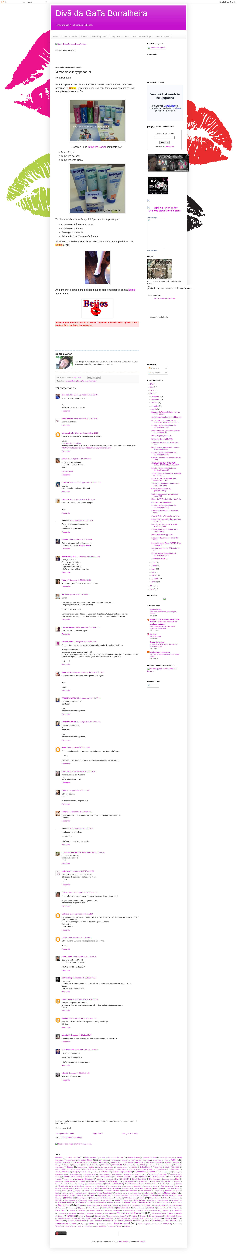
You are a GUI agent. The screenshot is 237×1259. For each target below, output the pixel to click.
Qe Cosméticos (176, 1210)
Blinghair (67, 1165)
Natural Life (127, 1200)
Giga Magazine (102, 1186)
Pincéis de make (123, 1208)
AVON (173, 1160)
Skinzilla (134, 1218)
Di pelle (170, 1176)
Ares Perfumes (136, 1160)
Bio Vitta (150, 1162)
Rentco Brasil (109, 1213)
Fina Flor (163, 1184)
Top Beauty (156, 1221)
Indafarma (105, 1188)
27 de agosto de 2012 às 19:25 (81, 829)
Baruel (72, 88)
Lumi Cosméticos (104, 1193)
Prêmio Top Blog (174, 1208)
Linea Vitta (168, 1190)
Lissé (57, 1193)
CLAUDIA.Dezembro (89, 1169)
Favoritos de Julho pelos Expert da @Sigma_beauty (164, 525)
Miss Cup (119, 1198)
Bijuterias (139, 1163)
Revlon (81, 1216)
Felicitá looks (118, 1184)
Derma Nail (128, 1177)
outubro (155, 403)
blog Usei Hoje (67, 395)
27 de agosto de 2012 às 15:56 (78, 748)
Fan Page (82, 1184)
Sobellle (167, 1218)
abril (153, 572)
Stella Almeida (82, 1220)
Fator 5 (107, 1184)
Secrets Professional (156, 1216)
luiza (64, 1073)
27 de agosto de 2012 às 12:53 (79, 580)
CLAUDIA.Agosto (74, 1169)
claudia (65, 1035)
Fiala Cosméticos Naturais (135, 1184)
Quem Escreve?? (69, 36)
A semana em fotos (73, 1158)
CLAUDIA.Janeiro (120, 1169)
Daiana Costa (67, 893)
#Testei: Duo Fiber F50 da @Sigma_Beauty (161, 490)
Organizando (166, 1202)
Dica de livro (68, 1179)
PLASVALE (150, 1208)
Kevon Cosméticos (173, 1188)
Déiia (64, 790)
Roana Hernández (157, 642)
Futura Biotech (89, 1186)
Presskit (72, 1210)
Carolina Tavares (68, 627)
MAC (129, 1193)
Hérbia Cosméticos (166, 1186)
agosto (154, 409)
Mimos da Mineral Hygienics (162, 535)
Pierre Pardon (108, 1208)
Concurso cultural (166, 1172)
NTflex (111, 1202)
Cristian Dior (137, 1174)
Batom (103, 1162)
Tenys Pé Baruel (97, 147)
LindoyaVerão (158, 1190)
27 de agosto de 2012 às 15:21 (88, 698)
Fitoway (179, 1184)
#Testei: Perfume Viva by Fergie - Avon (165, 516)
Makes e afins (170, 1193)
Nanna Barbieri (68, 999)
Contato (84, 36)
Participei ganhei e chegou (110, 1205)
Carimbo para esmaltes (105, 1167)
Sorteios (59, 1220)
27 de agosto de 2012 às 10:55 (83, 499)
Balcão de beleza (80, 1162)
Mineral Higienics (82, 1198)
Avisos (166, 1160)
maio (154, 569)
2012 (152, 394)
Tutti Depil (101, 1224)
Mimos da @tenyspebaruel (161, 436)
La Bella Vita (97, 1190)
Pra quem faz (161, 1208)
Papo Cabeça (177, 1202)
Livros (71, 1193)
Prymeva (165, 1210)
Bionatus (176, 1162)
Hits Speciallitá (67, 1188)
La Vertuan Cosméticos (111, 1190)
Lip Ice (177, 1190)
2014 (152, 387)
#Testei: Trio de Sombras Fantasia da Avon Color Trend (165, 485)
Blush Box (95, 1165)
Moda (142, 1198)
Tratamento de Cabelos (65, 1224)
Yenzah (118, 1226)
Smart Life (157, 1218)
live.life (64, 1193)
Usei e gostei (122, 1223)
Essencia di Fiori (128, 1181)
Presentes (92, 381)
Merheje (155, 1195)
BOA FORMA (105, 1165)
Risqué (88, 1216)
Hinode (57, 1188)
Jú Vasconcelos (68, 1050)
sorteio (175, 1218)
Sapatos (134, 1216)
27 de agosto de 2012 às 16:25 (78, 790)
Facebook (73, 1184)
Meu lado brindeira (168, 1195)
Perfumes (146, 1206)
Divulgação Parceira (83, 1179)
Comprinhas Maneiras (145, 1172)
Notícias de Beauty (65, 1202)
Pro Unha (116, 1210)
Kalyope (148, 1188)
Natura (117, 1200)
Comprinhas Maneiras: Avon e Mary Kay (166, 417)
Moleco (165, 1198)
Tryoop (83, 1224)
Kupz (71, 1190)
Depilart (118, 1176)
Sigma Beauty (90, 1218)
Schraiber (143, 1216)
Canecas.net (81, 1167)
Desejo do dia (141, 1177)
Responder (66, 411)
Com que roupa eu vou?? (122, 1172)
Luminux (118, 1193)
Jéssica (65, 540)
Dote (117, 1179)
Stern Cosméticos (96, 1220)
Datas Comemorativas (103, 1177)
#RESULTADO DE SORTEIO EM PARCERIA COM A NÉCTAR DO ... (165, 421)
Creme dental (127, 1174)
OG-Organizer (145, 1202)
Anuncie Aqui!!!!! (162, 36)
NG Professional (162, 1200)
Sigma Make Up (106, 1218)
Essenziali (154, 1181)
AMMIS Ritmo (71, 1160)
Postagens (154, 368)
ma (124, 1193)
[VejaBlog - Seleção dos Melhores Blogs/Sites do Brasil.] (164, 208)
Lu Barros (66, 871)
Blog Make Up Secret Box (71, 443)
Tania (64, 748)
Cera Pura (158, 1167)
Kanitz (156, 1188)
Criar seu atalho (152, 250)
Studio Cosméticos (125, 1220)
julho (154, 563)
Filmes (155, 1184)
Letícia (64, 938)
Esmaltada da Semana (96, 1181)
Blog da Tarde (67, 642)
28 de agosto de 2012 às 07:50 (84, 1018)
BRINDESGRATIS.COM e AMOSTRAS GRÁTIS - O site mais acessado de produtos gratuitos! (164, 622)
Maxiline (116, 1195)
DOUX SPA (125, 1179)
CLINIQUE (75, 1172)
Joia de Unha (138, 1188)
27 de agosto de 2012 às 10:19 (86, 433)
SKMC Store (144, 1218)
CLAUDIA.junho (147, 1169)
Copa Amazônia (60, 1174)
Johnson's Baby (127, 1188)
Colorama (104, 1172)
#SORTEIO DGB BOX (159, 559)
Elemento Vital (168, 1179)
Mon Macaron (175, 1198)
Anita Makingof (152, 217)
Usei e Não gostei (144, 1224)
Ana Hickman (103, 1160)
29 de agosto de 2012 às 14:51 (78, 1073)
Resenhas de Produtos (130, 1213)
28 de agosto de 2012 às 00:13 (86, 999)
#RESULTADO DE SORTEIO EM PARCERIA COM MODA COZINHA (165, 464)
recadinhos (72, 1213)
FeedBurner (169, 146)
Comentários (155, 373)
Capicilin (91, 1167)
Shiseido (76, 1218)
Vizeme (111, 1226)
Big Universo (129, 1162)
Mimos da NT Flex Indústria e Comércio (166, 499)
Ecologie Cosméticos (139, 1179)
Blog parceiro (76, 1165)
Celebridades (145, 1167)
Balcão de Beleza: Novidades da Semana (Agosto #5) (163, 426)
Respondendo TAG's (159, 1213)
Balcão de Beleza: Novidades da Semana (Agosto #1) (163, 554)
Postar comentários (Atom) (72, 1138)
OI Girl (157, 1202)
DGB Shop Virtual (99, 36)
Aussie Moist (157, 1160)
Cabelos (70, 1167)
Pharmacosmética (176, 1205)
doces (99, 1179)
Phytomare (82, 1208)
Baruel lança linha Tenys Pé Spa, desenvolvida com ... (163, 479)
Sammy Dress (112, 1216)
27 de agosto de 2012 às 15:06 (92, 672)
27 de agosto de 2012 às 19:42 (93, 852)
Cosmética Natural (75, 1174)
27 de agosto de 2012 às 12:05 (80, 540)
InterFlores (115, 1188)
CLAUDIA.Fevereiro (105, 1169)
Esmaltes (113, 1181)
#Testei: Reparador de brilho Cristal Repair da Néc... (164, 530)
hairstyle (154, 1186)
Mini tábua (93, 1198)
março (154, 575)
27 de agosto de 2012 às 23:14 (84, 957)
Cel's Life (133, 1167)
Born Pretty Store (130, 1165)
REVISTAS (71, 1216)
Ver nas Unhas (67, 471)
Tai (63, 594)
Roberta (65, 812)
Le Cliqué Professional (129, 1190)
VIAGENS (58, 1226)
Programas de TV (128, 1210)
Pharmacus (62, 1208)
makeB (159, 1193)
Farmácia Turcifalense (95, 1184)
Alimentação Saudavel (167, 1157)
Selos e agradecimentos (174, 1216)
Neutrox (152, 1200)
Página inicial (98, 1134)
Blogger (143, 1241)
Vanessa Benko (68, 433)
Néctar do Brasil (139, 1200)
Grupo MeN (137, 1186)
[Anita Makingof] (155, 248)
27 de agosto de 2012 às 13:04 (76, 594)
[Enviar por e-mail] (88, 377)
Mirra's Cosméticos (106, 1198)
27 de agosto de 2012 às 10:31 (88, 483)
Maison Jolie (137, 1193)
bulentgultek (123, 1241)
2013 (152, 390)
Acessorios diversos (115, 1158)
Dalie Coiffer (88, 1176)
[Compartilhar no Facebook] (96, 377)
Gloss (120, 1186)
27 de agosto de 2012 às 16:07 (83, 771)
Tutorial (91, 1224)
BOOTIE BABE (117, 1165)
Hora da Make (84, 545)
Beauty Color (116, 1163)
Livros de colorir (155, 636)
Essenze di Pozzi (142, 1181)
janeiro (154, 582)
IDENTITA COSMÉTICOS (83, 1188)
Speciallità (71, 1220)
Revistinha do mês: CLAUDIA (162, 439)
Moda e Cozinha (154, 1198)
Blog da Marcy (67, 418)
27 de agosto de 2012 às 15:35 (88, 722)
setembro (155, 406)
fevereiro (155, 579)
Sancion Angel (124, 1216)
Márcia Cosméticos (61, 1195)
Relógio (81, 1213)
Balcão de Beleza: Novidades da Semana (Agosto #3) (163, 469)
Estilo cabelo (165, 1181)
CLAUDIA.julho (134, 1169)
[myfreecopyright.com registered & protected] (164, 671)
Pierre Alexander (94, 1208)
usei (109, 1224)
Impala (97, 1188)
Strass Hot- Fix (110, 1220)
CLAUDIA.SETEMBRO (62, 1172)
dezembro (156, 396)
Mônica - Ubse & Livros (71, 672)
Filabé (149, 1184)
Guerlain (147, 1186)
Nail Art (58, 1200)
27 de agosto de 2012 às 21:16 (81, 914)
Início (55, 36)
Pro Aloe (108, 1210)
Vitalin (79, 1226)
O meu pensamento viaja (71, 852)
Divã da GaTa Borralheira (101, 13)
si (82, 1218)
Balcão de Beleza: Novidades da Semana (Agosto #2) (163, 506)
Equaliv (83, 1181)
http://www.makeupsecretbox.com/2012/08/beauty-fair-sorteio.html (86, 448)
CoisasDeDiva (155, 610)
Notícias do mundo (83, 1202)
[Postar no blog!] (91, 377)
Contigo (177, 1172)
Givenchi (112, 1186)
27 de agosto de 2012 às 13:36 (85, 642)
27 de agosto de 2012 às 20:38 (82, 871)
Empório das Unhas (71, 1181)
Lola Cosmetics (81, 1193)
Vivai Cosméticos (101, 1226)
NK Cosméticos (176, 1200)
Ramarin (63, 1213)
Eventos (177, 1181)
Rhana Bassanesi (69, 556)
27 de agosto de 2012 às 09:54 (85, 418)
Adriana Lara (67, 1018)
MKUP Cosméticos (130, 1198)
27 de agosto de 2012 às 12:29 (88, 556)
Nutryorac (119, 1202)
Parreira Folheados (93, 1205)
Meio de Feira (135, 1195)
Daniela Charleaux (69, 483)
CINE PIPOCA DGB (172, 1167)
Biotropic (58, 1165)
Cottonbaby (116, 1174)
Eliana (177, 1179)
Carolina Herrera (122, 1167)
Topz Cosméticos (171, 1221)
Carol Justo (66, 771)
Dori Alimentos (108, 1179)
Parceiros (85, 381)
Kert (162, 1188)
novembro (156, 400)
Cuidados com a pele (157, 1174)
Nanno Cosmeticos (71, 1200)
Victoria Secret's (70, 1226)
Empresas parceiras (120, 36)
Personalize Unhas (160, 1205)
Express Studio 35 (61, 1184)
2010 (152, 589)
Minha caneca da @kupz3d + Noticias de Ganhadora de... (165, 432)
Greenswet (127, 1186)
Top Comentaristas (160, 298)
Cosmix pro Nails (103, 1174)
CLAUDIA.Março (174, 1169)
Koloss (57, 1190)
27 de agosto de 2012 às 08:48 (85, 395)
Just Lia (153, 634)
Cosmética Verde (89, 1174)
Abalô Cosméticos (90, 1157)
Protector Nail (155, 1210)
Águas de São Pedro (150, 1157)
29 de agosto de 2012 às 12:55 (86, 1050)
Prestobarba (81, 1210)
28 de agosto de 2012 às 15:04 (80, 1035)
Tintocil (146, 1220)
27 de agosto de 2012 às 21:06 (85, 893)
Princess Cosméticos (95, 1210)
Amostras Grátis (70, 381)
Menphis (146, 1195)
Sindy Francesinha (123, 1218)
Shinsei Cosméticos (64, 1218)
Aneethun (125, 1160)
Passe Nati (125, 1205)
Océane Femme (130, 1202)
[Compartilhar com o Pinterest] (99, 377)
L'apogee (78, 1190)
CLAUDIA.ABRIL (60, 1169)
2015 (152, 384)
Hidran (177, 1186)
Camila (64, 459)
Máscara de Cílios (104, 1195)
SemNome (171, 298)
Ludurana (92, 1193)
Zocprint (127, 1226)
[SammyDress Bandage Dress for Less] (70, 44)
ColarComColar (86, 1172)
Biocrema (159, 1162)
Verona (177, 1224)
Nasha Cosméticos (94, 1200)
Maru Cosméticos (78, 1195)
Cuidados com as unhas (71, 1177)
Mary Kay (90, 1195)
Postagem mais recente (65, 1134)
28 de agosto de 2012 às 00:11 (84, 978)
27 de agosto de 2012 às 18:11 (81, 812)
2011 (152, 586)
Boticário (142, 1165)
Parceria (79, 1206)
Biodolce (167, 1162)
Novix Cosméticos (100, 1202)
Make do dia (148, 1193)
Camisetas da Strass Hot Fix (161, 502)
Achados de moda (133, 1157)
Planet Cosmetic (139, 1208)
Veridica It (167, 1224)
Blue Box (86, 1165)
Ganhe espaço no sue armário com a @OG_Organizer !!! (165, 448)
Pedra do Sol (136, 1205)
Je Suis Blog (67, 978)
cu (145, 1174)
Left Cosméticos (145, 1190)
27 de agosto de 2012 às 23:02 (79, 938)
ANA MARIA (115, 1160)
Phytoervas (72, 1208)
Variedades (156, 1224)
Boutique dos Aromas (165, 1165)
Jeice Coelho (67, 957)
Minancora (68, 1198)
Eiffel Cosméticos (154, 1179)
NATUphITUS (107, 1200)
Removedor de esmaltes (94, 1213)
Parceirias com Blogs (142, 36)
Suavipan (138, 1220)
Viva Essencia (88, 1226)
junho (154, 566)
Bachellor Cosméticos (62, 1162)
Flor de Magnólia (76, 1186)
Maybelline (125, 1195)
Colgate (96, 1172)
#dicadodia (59, 1157)
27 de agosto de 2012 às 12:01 (81, 521)
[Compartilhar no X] (94, 377)
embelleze (58, 1181)
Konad (64, 1190)
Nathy (64, 580)
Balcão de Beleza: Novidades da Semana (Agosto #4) (163, 453)
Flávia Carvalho (63, 1186)
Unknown (65, 914)
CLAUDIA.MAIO (161, 1169)
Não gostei (82, 1200)
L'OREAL (87, 1190)
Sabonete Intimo (100, 1216)
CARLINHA (66, 499)
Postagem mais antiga (130, 1134)
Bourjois (152, 1165)
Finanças (171, 1184)
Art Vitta (147, 1160)
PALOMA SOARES (69, 698)
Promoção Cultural (142, 1210)
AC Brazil (102, 1157)
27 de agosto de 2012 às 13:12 (87, 627)
